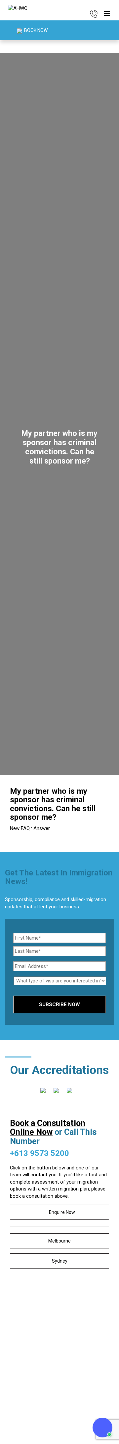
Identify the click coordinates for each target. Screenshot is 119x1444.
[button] (107, 14)
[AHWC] (17, 8)
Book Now (35, 30)
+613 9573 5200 (39, 1153)
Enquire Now (61, 1212)
